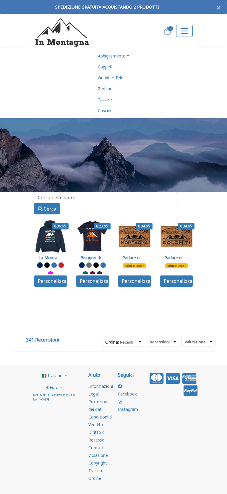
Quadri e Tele (110, 78)
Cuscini (104, 110)
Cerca (49, 209)
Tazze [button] (103, 99)
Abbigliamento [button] (112, 56)
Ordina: (119, 342)
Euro (53, 387)
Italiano (55, 375)
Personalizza (52, 281)
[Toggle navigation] (184, 31)
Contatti (96, 447)
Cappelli (105, 67)
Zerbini (104, 88)
